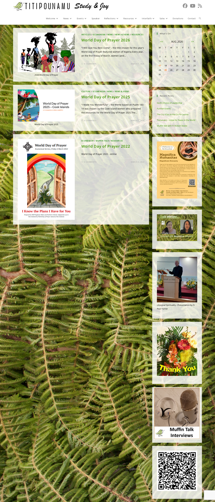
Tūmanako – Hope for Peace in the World (176, 120)
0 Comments (90, 64)
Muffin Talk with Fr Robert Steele (172, 125)
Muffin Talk (102, 140)
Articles (86, 34)
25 (165, 70)
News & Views (122, 34)
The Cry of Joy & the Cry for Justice (172, 114)
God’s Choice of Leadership (169, 102)
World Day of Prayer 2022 (105, 146)
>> (192, 41)
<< (161, 41)
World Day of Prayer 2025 (105, 96)
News (110, 34)
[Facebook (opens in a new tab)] (185, 5)
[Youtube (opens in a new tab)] (193, 5)
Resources (137, 34)
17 (160, 65)
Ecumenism (99, 34)
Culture (86, 91)
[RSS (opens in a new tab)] (200, 5)
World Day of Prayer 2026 (105, 40)
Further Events (164, 108)
